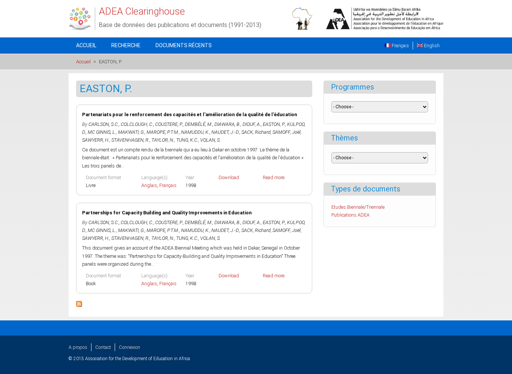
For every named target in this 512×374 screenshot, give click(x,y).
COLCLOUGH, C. (137, 124)
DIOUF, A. (252, 124)
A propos (78, 347)
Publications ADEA (350, 215)
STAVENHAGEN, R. (130, 140)
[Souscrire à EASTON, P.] (79, 305)
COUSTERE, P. (169, 124)
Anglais (149, 185)
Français (400, 45)
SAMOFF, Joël (286, 132)
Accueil (86, 45)
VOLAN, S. (210, 140)
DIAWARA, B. (227, 124)
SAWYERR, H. (95, 140)
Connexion (129, 347)
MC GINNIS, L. (102, 132)
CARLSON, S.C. (103, 124)
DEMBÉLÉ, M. (199, 124)
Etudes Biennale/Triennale (358, 207)
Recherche (126, 45)
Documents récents (184, 45)
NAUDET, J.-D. (225, 132)
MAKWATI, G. (131, 132)
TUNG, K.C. (187, 140)
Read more (273, 177)
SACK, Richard (256, 132)
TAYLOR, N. (162, 140)
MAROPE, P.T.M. (163, 132)
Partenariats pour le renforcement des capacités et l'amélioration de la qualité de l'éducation (189, 114)
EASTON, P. (274, 124)
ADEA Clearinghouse (142, 11)
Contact (103, 347)
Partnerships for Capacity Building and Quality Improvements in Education (167, 212)
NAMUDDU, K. (195, 132)
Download (229, 177)
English (431, 45)
